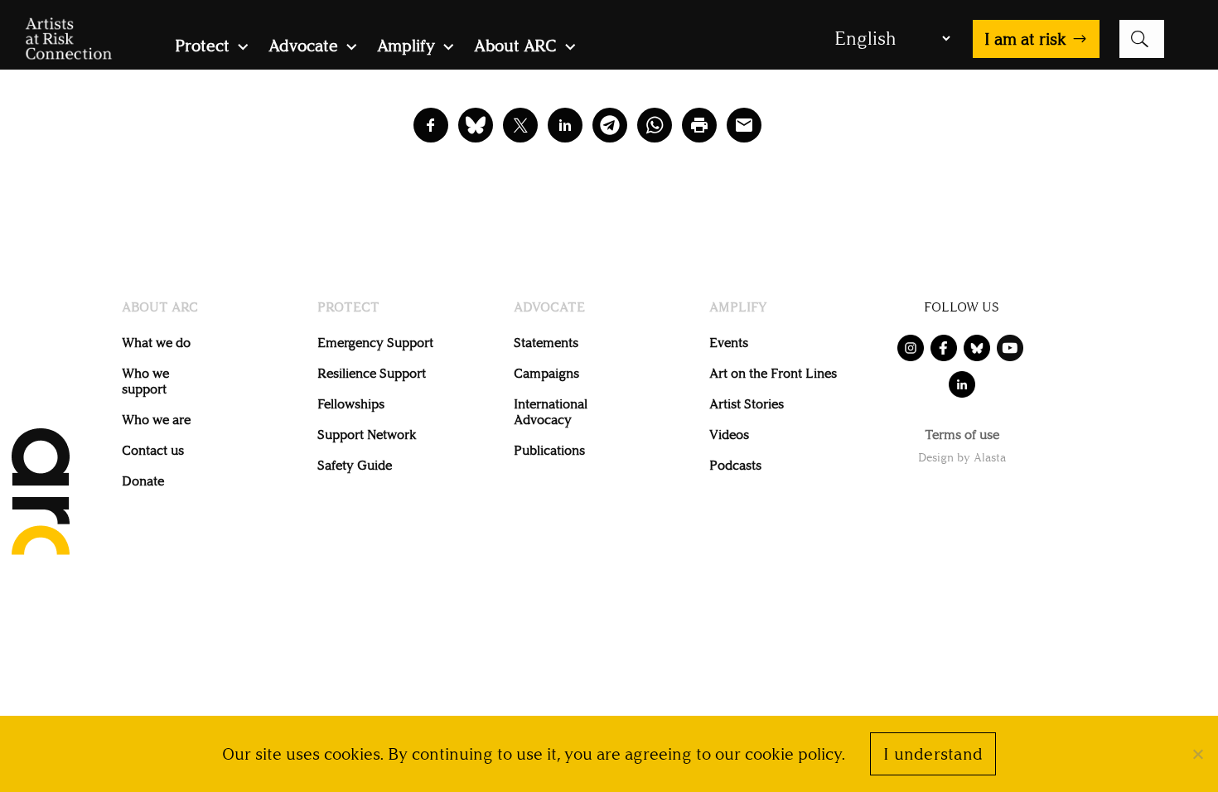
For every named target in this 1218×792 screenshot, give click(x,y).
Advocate (303, 48)
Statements (546, 342)
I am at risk (1025, 39)
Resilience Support (371, 373)
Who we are (156, 419)
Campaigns (546, 373)
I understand (933, 754)
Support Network (366, 434)
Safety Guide (354, 465)
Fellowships (350, 404)
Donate (143, 481)
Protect (202, 48)
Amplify (406, 48)
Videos (729, 434)
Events (728, 342)
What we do (156, 342)
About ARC (515, 48)
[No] (1197, 754)
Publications (549, 450)
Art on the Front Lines (773, 373)
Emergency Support (375, 342)
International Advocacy (550, 411)
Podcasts (735, 465)
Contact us (153, 450)
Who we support (145, 381)
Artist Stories (746, 404)
